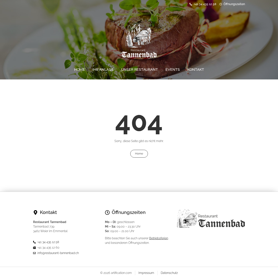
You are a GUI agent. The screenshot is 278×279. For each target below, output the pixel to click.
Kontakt (195, 69)
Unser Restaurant (139, 69)
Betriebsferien (158, 238)
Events (172, 69)
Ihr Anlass (102, 69)
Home (79, 69)
